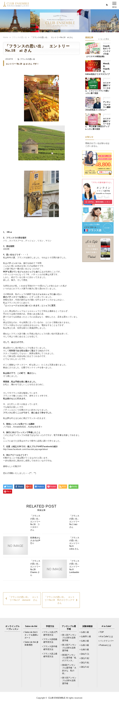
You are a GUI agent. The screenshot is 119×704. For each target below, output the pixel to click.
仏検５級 (85, 649)
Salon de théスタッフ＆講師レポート (31, 635)
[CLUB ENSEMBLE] (16, 5)
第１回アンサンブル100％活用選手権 (69, 638)
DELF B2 (85, 658)
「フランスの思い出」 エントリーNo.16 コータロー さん (35, 523)
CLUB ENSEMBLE (56, 698)
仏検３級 (85, 645)
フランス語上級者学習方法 (50, 655)
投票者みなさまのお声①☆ (35, 540)
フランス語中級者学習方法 (50, 647)
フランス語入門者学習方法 (50, 633)
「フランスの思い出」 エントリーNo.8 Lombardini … (74, 568)
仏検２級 (85, 641)
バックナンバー (107, 641)
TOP (102, 632)
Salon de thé (31, 626)
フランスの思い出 (19, 37)
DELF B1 (85, 663)
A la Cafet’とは (106, 636)
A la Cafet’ (106, 626)
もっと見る (104, 39)
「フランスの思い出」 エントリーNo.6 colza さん (74, 543)
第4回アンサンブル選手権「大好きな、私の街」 (69, 669)
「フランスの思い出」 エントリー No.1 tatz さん (74, 521)
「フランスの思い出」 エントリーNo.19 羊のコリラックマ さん (59, 600)
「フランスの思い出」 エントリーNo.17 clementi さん (23, 598)
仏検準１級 (86, 636)
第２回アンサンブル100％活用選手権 (69, 648)
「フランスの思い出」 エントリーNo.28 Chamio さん (35, 568)
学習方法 (50, 626)
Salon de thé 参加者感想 (31, 643)
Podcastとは (105, 645)
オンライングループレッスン (12, 627)
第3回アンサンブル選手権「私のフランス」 (69, 658)
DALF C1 (85, 654)
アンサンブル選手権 (69, 627)
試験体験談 (88, 626)
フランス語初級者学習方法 (50, 640)
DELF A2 (85, 667)
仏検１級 (85, 632)
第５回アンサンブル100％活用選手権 (69, 680)
